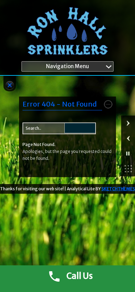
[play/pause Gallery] (128, 153)
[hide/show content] (108, 104)
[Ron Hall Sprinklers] (67, 32)
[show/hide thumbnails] (128, 168)
